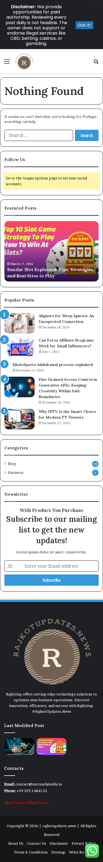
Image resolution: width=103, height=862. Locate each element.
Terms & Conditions (31, 852)
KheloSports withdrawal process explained (53, 364)
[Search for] (96, 63)
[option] (51, 251)
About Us (15, 843)
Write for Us (79, 852)
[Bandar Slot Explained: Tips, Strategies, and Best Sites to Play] (52, 746)
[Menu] (7, 63)
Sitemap (58, 852)
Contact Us (36, 843)
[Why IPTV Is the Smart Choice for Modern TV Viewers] (19, 419)
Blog (12, 463)
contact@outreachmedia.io (38, 784)
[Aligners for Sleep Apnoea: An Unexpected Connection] (19, 323)
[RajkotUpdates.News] (24, 61)
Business (16, 472)
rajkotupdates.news (59, 826)
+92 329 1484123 (31, 790)
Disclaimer (59, 843)
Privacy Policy (84, 843)
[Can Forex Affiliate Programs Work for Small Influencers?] (19, 347)
